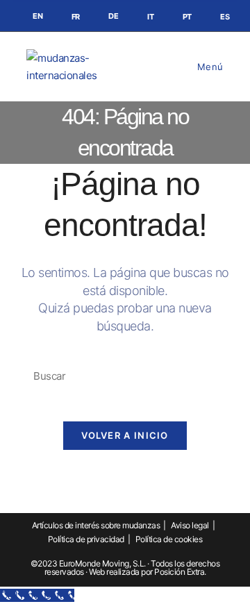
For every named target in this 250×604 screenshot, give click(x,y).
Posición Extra (179, 572)
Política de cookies (169, 539)
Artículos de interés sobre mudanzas (96, 525)
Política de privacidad (86, 539)
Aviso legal (190, 525)
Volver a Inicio (125, 435)
